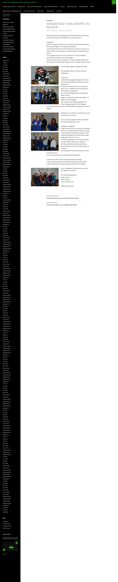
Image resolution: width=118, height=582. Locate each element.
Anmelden (5, 521)
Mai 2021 (5, 197)
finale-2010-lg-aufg (67, 181)
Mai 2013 (5, 388)
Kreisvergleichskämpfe (8, 40)
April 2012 (5, 417)
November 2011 (7, 428)
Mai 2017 (5, 284)
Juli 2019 (5, 226)
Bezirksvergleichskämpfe (9, 29)
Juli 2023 (5, 142)
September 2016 (7, 301)
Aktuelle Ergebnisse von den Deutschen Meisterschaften (62, 197)
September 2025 (7, 85)
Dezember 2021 (7, 184)
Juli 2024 (5, 116)
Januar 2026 (6, 76)
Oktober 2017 (6, 273)
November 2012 (7, 401)
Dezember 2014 (7, 346)
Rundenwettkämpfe (7, 51)
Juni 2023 (5, 144)
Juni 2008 (5, 507)
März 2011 (5, 445)
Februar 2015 (6, 341)
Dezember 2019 (7, 215)
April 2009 (5, 487)
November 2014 (7, 348)
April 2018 (5, 259)
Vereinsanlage (50, 11)
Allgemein (49, 20)
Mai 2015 (5, 335)
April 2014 (5, 363)
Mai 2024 (5, 120)
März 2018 (5, 262)
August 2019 (6, 224)
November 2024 (7, 107)
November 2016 (7, 297)
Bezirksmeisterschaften (8, 26)
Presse (92, 6)
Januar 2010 (6, 467)
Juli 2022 (5, 169)
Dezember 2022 (7, 158)
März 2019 (5, 235)
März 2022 (5, 178)
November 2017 (7, 270)
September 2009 (7, 476)
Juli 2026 (5, 62)
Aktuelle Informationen (8, 22)
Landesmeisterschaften (8, 42)
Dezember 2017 (7, 268)
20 (10, 547)
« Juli (4, 554)
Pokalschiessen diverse (8, 46)
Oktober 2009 (6, 474)
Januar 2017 (6, 293)
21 (12, 547)
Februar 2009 (6, 492)
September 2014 (7, 352)
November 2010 (7, 450)
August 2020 (6, 202)
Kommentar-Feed (7, 526)
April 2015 (5, 337)
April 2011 (5, 443)
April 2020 (5, 206)
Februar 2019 (6, 237)
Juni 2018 (5, 255)
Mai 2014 (5, 361)
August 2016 (6, 304)
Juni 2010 (5, 459)
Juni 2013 (5, 386)
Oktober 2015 (6, 326)
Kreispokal (5, 38)
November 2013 (7, 375)
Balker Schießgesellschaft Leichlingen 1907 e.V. (20, 2)
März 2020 (5, 209)
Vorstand (59, 11)
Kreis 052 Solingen (72, 6)
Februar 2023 (6, 153)
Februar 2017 (6, 290)
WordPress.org (6, 528)
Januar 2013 (6, 397)
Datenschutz (21, 6)
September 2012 (7, 406)
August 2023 (6, 140)
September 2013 (7, 379)
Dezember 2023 (7, 131)
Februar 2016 (6, 317)
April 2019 (5, 233)
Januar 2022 (6, 182)
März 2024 (5, 124)
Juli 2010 (5, 456)
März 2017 (5, 288)
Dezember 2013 (7, 372)
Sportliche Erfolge (29, 11)
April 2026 (5, 69)
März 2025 (5, 98)
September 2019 (7, 222)
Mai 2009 (5, 485)
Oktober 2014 (6, 350)
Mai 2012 (5, 414)
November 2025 (7, 80)
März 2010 (5, 463)
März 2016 (5, 315)
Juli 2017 (5, 279)
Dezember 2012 (7, 399)
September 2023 (7, 138)
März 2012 (5, 419)
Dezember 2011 (7, 425)
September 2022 (7, 164)
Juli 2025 (5, 89)
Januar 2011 (6, 448)
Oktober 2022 (6, 162)
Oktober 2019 (6, 220)
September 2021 (7, 191)
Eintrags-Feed (6, 523)
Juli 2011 (5, 436)
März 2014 (5, 366)
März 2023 (5, 151)
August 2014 (6, 355)
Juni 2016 (5, 308)
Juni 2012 (5, 412)
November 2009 (7, 472)
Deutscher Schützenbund (34, 6)
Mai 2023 (5, 147)
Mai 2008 (5, 510)
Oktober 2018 (6, 246)
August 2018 (6, 251)
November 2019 (7, 217)
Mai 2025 (5, 93)
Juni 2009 (5, 483)
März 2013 (5, 392)
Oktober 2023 (6, 135)
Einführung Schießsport (51, 6)
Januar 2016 (6, 319)
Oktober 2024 (6, 109)
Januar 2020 (6, 213)
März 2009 (5, 490)
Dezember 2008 (7, 496)
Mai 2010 (5, 461)
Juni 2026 (5, 65)
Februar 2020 (6, 211)
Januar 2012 (6, 423)
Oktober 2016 (6, 299)
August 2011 (6, 434)
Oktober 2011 (6, 430)
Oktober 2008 (6, 501)
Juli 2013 (5, 383)
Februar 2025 (6, 100)
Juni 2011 (5, 439)
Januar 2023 (6, 155)
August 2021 (6, 193)
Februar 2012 (6, 421)
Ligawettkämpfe (6, 44)
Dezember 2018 (7, 242)
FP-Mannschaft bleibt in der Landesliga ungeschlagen (61, 204)
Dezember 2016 (7, 295)
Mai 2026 (5, 67)
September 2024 (7, 111)
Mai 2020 (5, 204)
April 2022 (5, 175)
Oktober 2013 (6, 377)
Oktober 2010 (6, 452)
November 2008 (7, 498)
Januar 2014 (6, 370)
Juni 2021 (5, 195)
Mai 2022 (5, 173)
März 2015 (5, 339)
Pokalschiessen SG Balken (9, 49)
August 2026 (6, 60)
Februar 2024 (6, 127)
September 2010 (7, 454)
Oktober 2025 (6, 82)
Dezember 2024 (7, 104)
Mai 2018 (5, 257)
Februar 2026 (6, 74)
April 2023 (5, 149)
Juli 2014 (5, 357)
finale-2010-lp (65, 179)
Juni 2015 (5, 332)
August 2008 (6, 505)
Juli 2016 (5, 306)
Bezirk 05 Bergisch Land (9, 6)
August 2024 (6, 113)
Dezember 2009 (7, 470)
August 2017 (6, 277)
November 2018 (7, 244)
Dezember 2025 (7, 78)
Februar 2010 (6, 465)
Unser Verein (40, 11)
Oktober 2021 (6, 189)
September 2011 (7, 432)
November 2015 (7, 324)
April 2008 (5, 512)
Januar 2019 (6, 240)
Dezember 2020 (7, 200)
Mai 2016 (5, 310)
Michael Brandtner (66, 30)
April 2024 (5, 122)
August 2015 (6, 330)
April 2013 (5, 390)
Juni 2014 (5, 359)
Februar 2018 (6, 264)
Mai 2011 (5, 441)
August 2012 (6, 408)
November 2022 (7, 160)
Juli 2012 (5, 410)
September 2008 (7, 503)
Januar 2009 (6, 494)
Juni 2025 (5, 91)
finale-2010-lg (65, 177)
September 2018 (7, 248)
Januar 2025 (6, 102)
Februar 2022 (6, 180)
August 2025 (6, 87)
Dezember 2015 (7, 321)
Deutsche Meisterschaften (9, 31)
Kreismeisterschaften (8, 35)
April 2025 (5, 96)
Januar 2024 (6, 129)
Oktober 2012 (6, 403)
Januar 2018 (6, 266)
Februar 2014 (6, 368)
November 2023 (7, 133)
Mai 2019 (5, 231)
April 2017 (5, 286)
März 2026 (5, 71)
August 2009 (6, 479)
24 (4, 549)
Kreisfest (5, 33)
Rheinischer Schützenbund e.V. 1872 (12, 11)
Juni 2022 (5, 171)
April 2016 (5, 313)
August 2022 (6, 166)
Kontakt (62, 6)
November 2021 (7, 186)
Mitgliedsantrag (83, 6)
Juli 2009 (5, 481)
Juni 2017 (5, 282)
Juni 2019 (5, 228)
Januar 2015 (6, 344)
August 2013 (6, 381)
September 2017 (7, 275)
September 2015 (7, 328)
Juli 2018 (5, 253)
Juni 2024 (5, 118)
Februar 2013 (6, 394)
